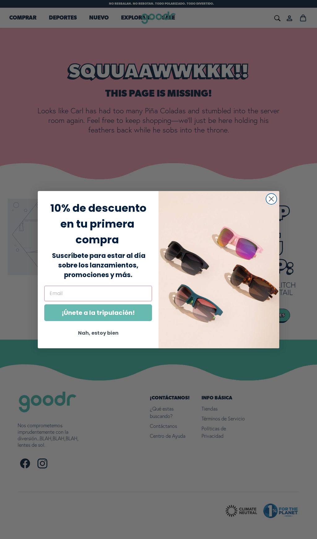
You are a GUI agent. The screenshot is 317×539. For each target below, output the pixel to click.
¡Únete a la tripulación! (98, 312)
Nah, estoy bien (98, 333)
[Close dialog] (271, 198)
